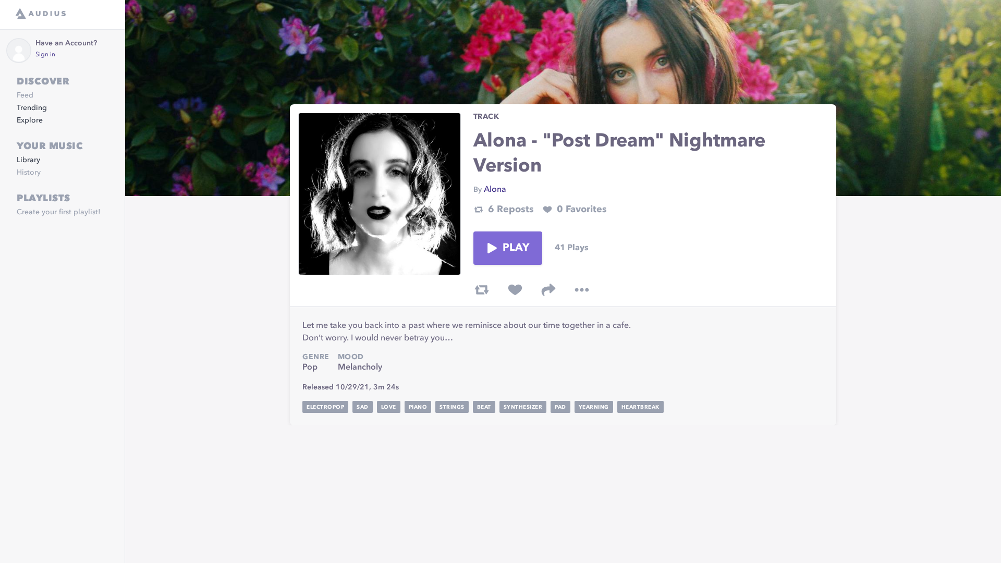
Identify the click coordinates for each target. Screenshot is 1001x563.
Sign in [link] (45, 55)
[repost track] (481, 290)
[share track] (548, 290)
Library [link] (28, 160)
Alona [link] (495, 190)
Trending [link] (32, 108)
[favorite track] (515, 290)
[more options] (581, 290)
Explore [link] (30, 120)
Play (516, 248)
